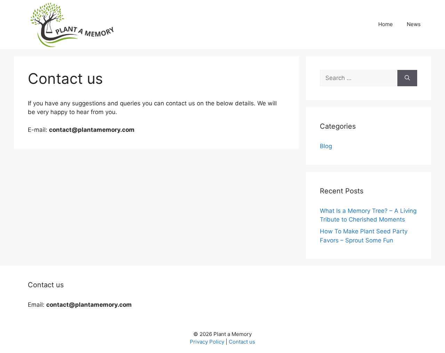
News (414, 24)
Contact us (242, 341)
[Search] (407, 78)
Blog (326, 146)
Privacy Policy (207, 341)
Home (385, 24)
